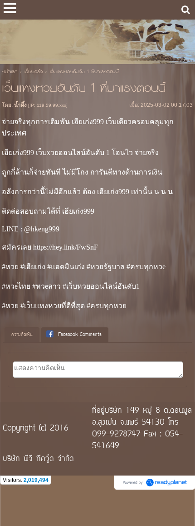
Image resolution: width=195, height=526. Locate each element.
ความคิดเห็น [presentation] (22, 334)
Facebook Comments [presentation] (80, 334)
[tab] (22, 335)
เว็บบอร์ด (33, 72)
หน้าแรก (9, 72)
